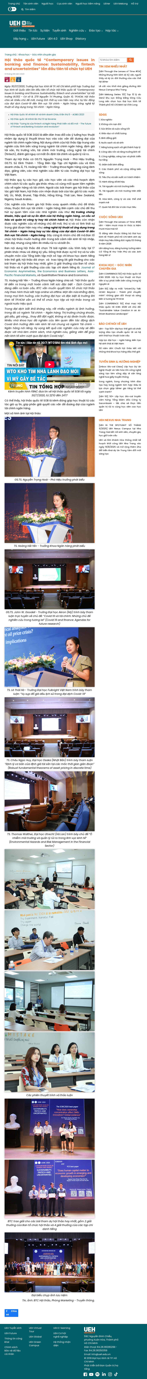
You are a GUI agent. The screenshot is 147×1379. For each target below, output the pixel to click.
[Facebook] (85, 1375)
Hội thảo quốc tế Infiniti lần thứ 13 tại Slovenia (33, 119)
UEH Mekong (121, 4)
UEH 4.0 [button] (52, 38)
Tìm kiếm (30, 9)
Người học (47, 4)
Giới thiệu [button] (19, 30)
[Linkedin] (104, 1375)
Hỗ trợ (134, 4)
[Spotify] (98, 1375)
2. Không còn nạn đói (110, 124)
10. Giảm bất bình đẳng (111, 165)
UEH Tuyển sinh (13, 1328)
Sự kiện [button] (45, 30)
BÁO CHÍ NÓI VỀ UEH (112, 323)
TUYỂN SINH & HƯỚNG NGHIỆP (119, 361)
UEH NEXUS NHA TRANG (115, 420)
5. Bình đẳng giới (107, 138)
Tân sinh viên (30, 4)
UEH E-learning (61, 1328)
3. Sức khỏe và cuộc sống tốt (114, 129)
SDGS (103, 114)
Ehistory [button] (81, 38)
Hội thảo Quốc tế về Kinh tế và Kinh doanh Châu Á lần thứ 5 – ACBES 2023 (47, 115)
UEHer (107, 4)
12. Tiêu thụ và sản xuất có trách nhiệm (119, 177)
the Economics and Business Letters (61, 271)
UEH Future (10, 1333)
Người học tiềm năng (88, 4)
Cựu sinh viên (64, 4)
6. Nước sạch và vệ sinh (111, 143)
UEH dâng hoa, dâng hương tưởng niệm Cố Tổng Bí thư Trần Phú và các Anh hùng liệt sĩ (120, 251)
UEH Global (35, 1337)
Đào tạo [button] (95, 30)
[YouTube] (91, 1375)
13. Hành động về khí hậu (112, 182)
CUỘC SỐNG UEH (111, 217)
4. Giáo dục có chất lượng (112, 133)
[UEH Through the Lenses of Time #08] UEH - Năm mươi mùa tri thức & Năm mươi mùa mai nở (120, 225)
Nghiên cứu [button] (77, 30)
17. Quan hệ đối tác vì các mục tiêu (117, 207)
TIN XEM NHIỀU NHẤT (113, 66)
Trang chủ (14, 4)
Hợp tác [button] (111, 30)
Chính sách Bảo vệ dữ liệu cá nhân (12, 1350)
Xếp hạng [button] (20, 38)
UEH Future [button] (38, 38)
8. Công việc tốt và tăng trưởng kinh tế (119, 152)
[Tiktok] (116, 1375)
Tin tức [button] (32, 30)
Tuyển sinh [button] (59, 30)
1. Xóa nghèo (105, 120)
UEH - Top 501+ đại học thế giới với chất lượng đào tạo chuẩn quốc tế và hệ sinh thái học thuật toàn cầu (120, 332)
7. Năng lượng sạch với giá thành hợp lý (119, 147)
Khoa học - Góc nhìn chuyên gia (37, 55)
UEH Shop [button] (66, 38)
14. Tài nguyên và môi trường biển (116, 186)
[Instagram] (110, 1375)
